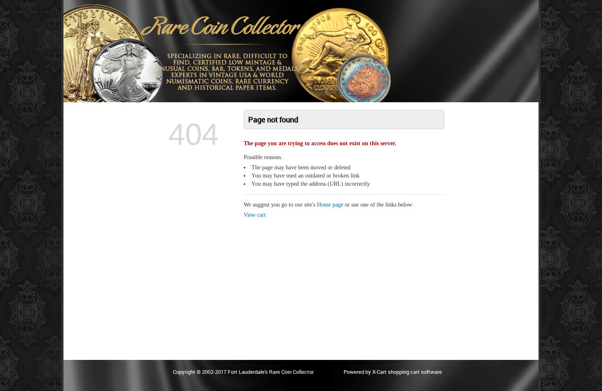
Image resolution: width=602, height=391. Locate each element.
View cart (255, 215)
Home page (330, 205)
